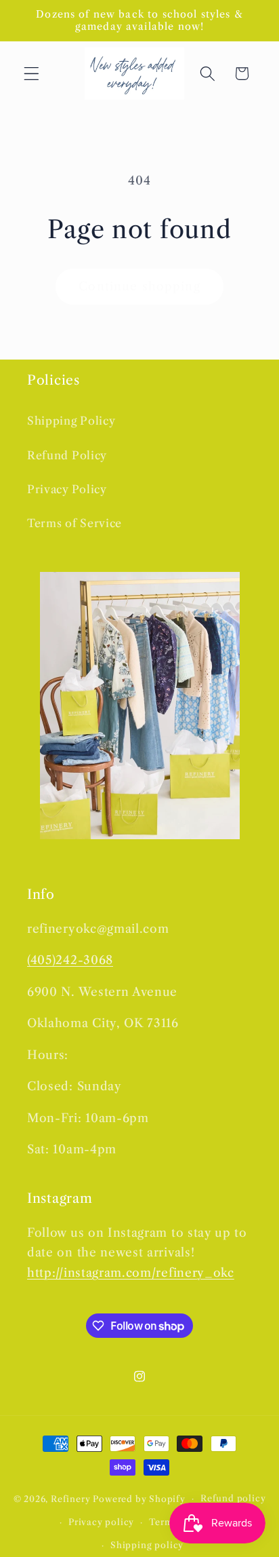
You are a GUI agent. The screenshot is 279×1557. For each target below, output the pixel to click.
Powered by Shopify (139, 1498)
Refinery (70, 1498)
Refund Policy (67, 455)
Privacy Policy (67, 489)
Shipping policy (147, 1545)
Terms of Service (74, 523)
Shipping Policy (71, 420)
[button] (31, 73)
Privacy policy (101, 1522)
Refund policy (232, 1498)
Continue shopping (139, 286)
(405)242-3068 (70, 960)
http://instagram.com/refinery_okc (130, 1272)
